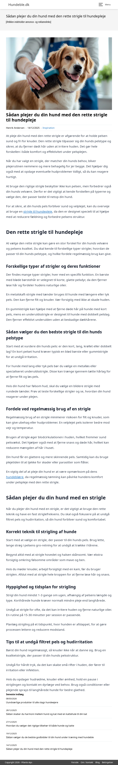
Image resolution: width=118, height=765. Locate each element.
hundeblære (14, 477)
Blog (97, 762)
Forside (74, 762)
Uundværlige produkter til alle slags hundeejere (32, 702)
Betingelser (107, 762)
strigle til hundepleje (37, 211)
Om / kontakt (87, 762)
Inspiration (49, 127)
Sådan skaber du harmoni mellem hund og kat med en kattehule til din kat (46, 714)
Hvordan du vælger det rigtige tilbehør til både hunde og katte (40, 725)
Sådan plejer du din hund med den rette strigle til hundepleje (39, 748)
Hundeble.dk (18, 4)
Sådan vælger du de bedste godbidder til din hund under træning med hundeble (50, 737)
